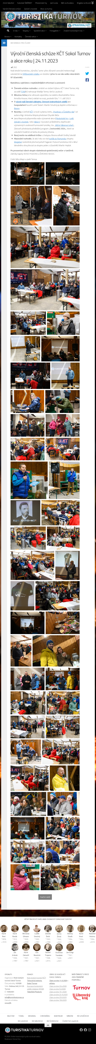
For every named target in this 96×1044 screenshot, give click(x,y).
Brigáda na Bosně (84, 3)
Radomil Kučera (92, 935)
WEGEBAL (32, 1015)
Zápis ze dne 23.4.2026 (57, 986)
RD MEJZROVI (37, 1021)
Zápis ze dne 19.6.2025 (57, 1000)
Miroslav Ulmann (25, 935)
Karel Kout (81, 935)
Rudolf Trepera (48, 954)
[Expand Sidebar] (4, 42)
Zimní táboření (8, 3)
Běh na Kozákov (67, 3)
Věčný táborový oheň (64, 125)
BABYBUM (58, 1015)
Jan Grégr (70, 952)
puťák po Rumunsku (57, 138)
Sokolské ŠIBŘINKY (24, 3)
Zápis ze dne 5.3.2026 (57, 989)
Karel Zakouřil (26, 954)
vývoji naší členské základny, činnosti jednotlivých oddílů (41, 101)
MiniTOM (10, 1015)
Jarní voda (54, 3)
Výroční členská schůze (12, 8)
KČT (31, 111)
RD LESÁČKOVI (83, 1015)
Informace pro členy (20, 43)
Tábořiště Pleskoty (34, 991)
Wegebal (18, 142)
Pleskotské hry (41, 3)
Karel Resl (4, 935)
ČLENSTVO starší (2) (70, 1021)
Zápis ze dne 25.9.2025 (57, 997)
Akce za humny (46, 8)
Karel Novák (14, 935)
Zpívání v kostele (30, 8)
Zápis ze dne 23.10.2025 (58, 994)
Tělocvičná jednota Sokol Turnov (34, 982)
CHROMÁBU (45, 1015)
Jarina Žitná (59, 935)
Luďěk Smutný (37, 935)
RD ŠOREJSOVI (52, 1021)
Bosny (16, 108)
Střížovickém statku (31, 74)
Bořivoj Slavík (70, 935)
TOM (23, 91)
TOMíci (21, 1015)
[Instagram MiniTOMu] (89, 1030)
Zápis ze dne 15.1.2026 (57, 991)
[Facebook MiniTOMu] (85, 1030)
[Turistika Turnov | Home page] (44, 16)
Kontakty (18, 36)
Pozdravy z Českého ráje (63, 111)
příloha (52, 983)
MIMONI (70, 1015)
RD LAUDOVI (23, 1021)
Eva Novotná (37, 954)
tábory (37, 121)
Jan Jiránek (15, 954)
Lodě (71, 118)
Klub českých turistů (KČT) (36, 977)
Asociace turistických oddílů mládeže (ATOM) (35, 987)
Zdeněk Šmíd (48, 935)
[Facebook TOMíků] (81, 1030)
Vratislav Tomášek (59, 954)
